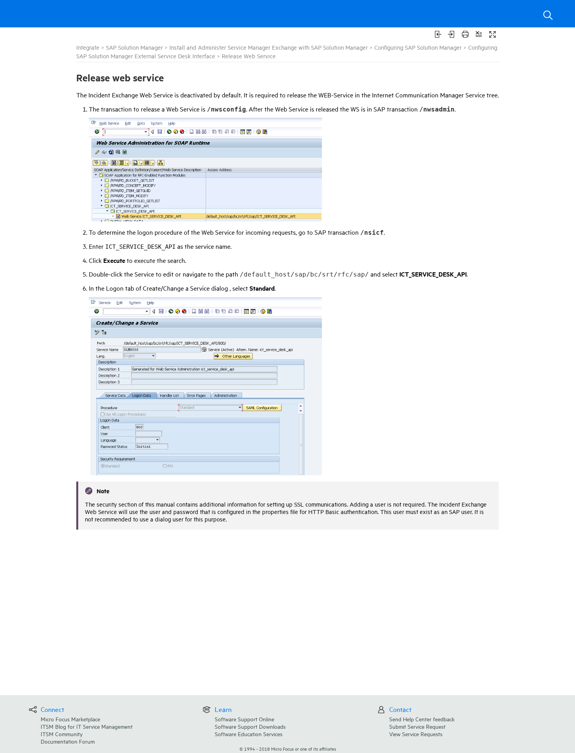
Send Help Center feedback (422, 718)
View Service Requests (415, 733)
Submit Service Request (417, 726)
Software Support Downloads (250, 726)
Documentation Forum (68, 741)
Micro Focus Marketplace (70, 718)
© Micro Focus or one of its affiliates (287, 748)
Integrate (87, 47)
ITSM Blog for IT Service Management (87, 726)
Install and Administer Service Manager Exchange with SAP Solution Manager (268, 47)
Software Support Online (244, 718)
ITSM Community (62, 733)
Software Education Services (248, 733)
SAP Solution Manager (134, 47)
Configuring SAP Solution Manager (418, 47)
